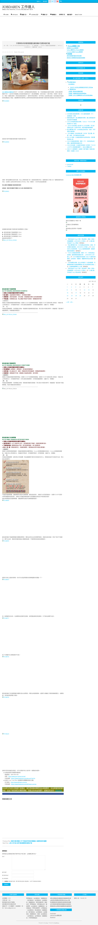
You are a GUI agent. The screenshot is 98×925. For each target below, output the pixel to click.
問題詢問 (58, 790)
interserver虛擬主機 (55, 915)
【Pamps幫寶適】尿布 (73, 46)
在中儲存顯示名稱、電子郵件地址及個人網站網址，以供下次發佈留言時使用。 (23, 881)
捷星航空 (54, 902)
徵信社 (30, 898)
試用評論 (36, 45)
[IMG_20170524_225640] (20, 314)
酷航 (63, 904)
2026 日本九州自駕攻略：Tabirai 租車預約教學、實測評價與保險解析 (81, 249)
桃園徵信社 (44, 898)
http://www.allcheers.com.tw (19, 782)
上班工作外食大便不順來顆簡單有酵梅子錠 (20, 843)
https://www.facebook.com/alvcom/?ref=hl (23, 778)
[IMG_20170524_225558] (20, 240)
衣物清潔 (69, 54)
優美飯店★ (73, 89)
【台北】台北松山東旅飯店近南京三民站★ (81, 87)
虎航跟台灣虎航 (58, 900)
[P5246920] (26, 697)
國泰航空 (61, 898)
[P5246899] (26, 500)
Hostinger (53, 913)
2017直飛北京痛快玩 (8, 92)
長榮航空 (65, 902)
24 (76, 296)
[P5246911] (26, 618)
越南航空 (69, 906)
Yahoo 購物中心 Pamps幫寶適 (75, 50)
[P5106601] (26, 191)
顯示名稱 (4, 872)
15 (67, 293)
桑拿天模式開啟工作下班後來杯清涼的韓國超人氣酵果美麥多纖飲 (29, 841)
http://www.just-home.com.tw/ (16, 776)
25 (80, 296)
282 (9, 900)
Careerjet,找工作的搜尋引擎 (73, 175)
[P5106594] (26, 142)
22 (67, 296)
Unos (47, 922)
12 (84, 290)
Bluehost (52, 917)
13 (88, 290)
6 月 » (71, 302)
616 (9, 898)
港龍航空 (55, 898)
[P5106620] (26, 734)
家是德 (47, 45)
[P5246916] (26, 657)
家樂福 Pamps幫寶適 (72, 48)
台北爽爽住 (71, 84)
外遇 (36, 908)
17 (76, 293)
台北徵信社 (37, 898)
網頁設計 (34, 918)
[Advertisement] (49, 27)
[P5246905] (26, 541)
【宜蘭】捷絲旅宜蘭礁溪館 (75, 91)
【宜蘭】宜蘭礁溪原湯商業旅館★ (77, 93)
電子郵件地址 (5, 875)
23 (72, 296)
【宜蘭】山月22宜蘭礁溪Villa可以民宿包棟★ (80, 95)
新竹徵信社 (30, 900)
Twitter (69, 166)
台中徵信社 (38, 900)
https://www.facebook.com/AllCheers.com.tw (23, 784)
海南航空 (59, 902)
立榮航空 (58, 906)
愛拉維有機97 (52, 45)
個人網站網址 (5, 878)
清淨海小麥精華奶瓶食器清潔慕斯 (76, 58)
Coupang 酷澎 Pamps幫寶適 (75, 52)
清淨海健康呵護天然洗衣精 (74, 56)
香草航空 (59, 904)
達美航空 (66, 898)
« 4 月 (67, 302)
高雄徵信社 (32, 902)
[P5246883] (26, 101)
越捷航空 (63, 906)
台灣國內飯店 (72, 82)
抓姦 (40, 902)
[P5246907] (26, 579)
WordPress (56, 922)
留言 (3, 856)
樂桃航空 (52, 906)
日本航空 (67, 904)
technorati (70, 164)
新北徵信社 (38, 910)
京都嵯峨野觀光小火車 (76, 266)
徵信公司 (42, 904)
